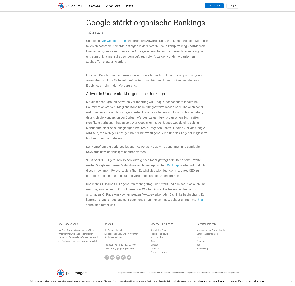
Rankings (173, 165)
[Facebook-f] (106, 257)
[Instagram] (123, 257)
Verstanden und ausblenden (210, 281)
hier (200, 200)
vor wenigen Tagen (115, 41)
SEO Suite (94, 5)
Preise (129, 5)
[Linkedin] (118, 257)
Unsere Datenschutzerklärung (246, 281)
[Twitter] (129, 257)
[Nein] (291, 281)
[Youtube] (112, 257)
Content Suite (113, 5)
